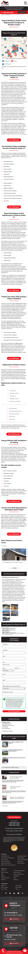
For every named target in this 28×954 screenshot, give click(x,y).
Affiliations (16, 876)
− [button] (24, 56)
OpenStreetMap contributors (21, 58)
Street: (4, 656)
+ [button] (24, 54)
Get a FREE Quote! (14, 140)
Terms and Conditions (16, 707)
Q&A (15, 877)
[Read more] (13, 782)
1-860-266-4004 (14, 825)
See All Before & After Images (10, 767)
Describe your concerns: (7, 692)
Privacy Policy (8, 707)
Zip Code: (17, 668)
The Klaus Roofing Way (19, 870)
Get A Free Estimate (14, 817)
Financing (16, 879)
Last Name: (5, 650)
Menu (25, 4)
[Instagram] (22, 893)
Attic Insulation (21, 863)
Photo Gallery (18, 887)
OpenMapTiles (12, 58)
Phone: (4, 674)
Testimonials (18, 885)
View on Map (15, 919)
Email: (4, 680)
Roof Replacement (21, 856)
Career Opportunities (19, 874)
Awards (3, 876)
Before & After (4, 887)
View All (4, 546)
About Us (3, 870)
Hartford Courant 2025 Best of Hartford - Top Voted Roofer (17, 798)
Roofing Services (5, 856)
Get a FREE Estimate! (14, 434)
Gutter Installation (5, 861)
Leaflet (7, 58)
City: (3, 662)
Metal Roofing (20, 857)
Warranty (3, 879)
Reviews (3, 885)
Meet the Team (17, 872)
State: (4, 668)
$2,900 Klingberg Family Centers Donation (16, 777)
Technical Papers (5, 877)
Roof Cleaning (4, 859)
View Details (4, 747)
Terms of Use (15, 953)
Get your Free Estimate (14, 711)
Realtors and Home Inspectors (8, 865)
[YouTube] (18, 893)
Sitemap (21, 953)
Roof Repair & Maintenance (7, 857)
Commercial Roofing (22, 859)
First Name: (5, 644)
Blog (2, 874)
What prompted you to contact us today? (11, 686)
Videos (17, 889)
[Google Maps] (10, 893)
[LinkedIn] (14, 893)
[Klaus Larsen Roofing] (5, 3)
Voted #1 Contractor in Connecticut (15, 787)
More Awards (5, 805)
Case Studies (4, 889)
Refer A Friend (4, 872)
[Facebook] (6, 893)
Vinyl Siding (20, 861)
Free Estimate (22, 12)
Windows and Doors (6, 863)
